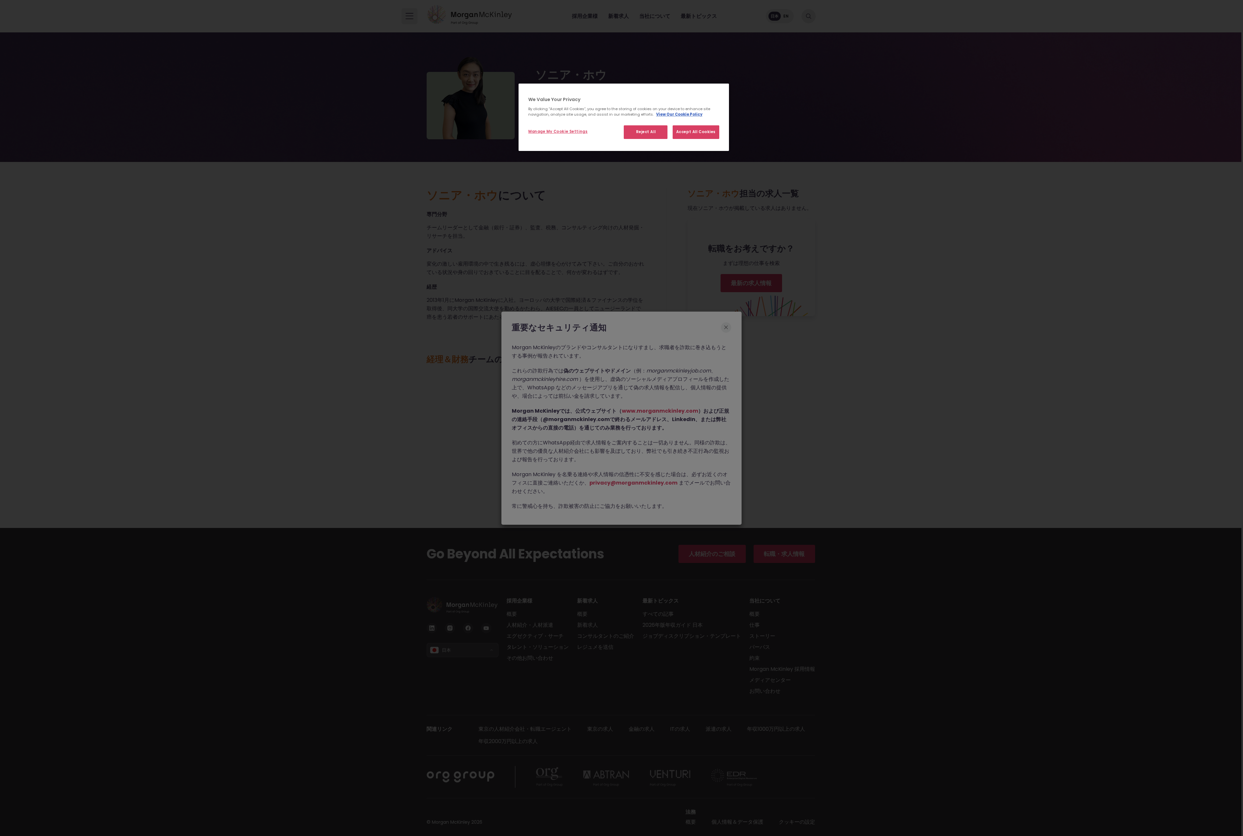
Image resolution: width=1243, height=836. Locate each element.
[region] (624, 117)
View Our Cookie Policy (679, 114)
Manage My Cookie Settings (558, 131)
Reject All (646, 131)
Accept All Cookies (696, 131)
